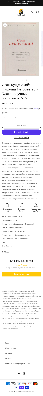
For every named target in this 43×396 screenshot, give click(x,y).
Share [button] (6, 252)
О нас (7, 343)
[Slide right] (26, 80)
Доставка (8, 353)
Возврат (8, 358)
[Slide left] (16, 80)
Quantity (4, 113)
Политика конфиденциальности (17, 364)
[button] (4, 12)
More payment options (21, 137)
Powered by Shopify (27, 392)
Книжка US (17, 392)
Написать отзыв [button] (21, 274)
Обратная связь (11, 348)
